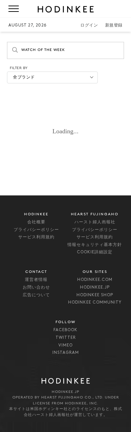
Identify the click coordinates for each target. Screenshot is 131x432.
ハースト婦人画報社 (94, 222)
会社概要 (36, 222)
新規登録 (114, 25)
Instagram (65, 353)
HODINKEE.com (94, 280)
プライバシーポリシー (36, 230)
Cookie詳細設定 (94, 252)
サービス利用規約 (36, 237)
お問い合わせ (36, 287)
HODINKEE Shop (95, 295)
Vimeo (65, 345)
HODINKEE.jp (95, 287)
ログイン (89, 25)
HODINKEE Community (95, 302)
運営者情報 (36, 280)
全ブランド (24, 77)
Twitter (66, 338)
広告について (36, 295)
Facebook (65, 330)
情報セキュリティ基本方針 (94, 245)
